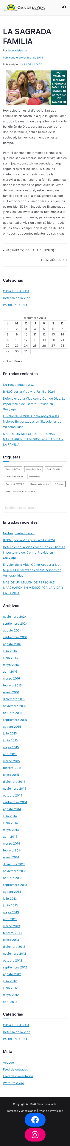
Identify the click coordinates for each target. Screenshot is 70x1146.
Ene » (18, 361)
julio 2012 (10, 981)
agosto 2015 (12, 726)
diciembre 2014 (14, 781)
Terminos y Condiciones (21, 1110)
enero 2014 (11, 857)
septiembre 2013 (15, 885)
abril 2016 (10, 671)
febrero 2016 (12, 685)
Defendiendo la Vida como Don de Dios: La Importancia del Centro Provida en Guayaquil (34, 404)
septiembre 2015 (15, 720)
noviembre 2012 (14, 953)
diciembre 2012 (14, 946)
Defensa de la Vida (16, 298)
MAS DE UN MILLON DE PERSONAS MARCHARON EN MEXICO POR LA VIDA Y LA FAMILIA (33, 439)
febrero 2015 (12, 768)
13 (53, 334)
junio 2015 (10, 740)
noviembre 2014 (14, 788)
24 (26, 345)
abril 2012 (10, 1002)
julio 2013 (10, 898)
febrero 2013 (12, 933)
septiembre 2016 (15, 637)
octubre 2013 (12, 878)
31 (25, 351)
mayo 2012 (11, 995)
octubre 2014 (12, 795)
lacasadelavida (17, 50)
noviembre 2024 (15, 616)
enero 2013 (11, 940)
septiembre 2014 (15, 802)
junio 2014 (10, 823)
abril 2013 (10, 919)
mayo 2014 (11, 830)
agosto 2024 (12, 630)
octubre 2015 (12, 713)
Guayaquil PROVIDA (15, 484)
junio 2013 (10, 905)
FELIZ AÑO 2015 (53, 260)
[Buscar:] (35, 507)
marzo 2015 (11, 761)
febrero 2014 (12, 850)
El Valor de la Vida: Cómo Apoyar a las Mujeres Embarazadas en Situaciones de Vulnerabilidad (32, 421)
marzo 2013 (11, 926)
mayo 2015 (11, 747)
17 (25, 340)
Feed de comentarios (18, 1076)
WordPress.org (13, 1083)
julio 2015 (10, 733)
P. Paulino (59, 484)
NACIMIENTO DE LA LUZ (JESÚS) (29, 250)
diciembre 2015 (14, 699)
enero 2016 (11, 692)
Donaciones (34, 476)
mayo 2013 (11, 912)
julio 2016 (10, 651)
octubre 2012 (12, 960)
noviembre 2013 (14, 871)
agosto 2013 (12, 892)
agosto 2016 (12, 644)
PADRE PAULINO (15, 305)
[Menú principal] (64, 8)
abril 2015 (10, 754)
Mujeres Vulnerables (39, 484)
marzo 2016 (11, 678)
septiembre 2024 (15, 623)
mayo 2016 (11, 665)
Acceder (9, 1062)
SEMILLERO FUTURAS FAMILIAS (20, 491)
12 (44, 334)
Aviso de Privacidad (51, 1110)
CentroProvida (53, 469)
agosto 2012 (12, 974)
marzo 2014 (11, 843)
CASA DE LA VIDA (31, 64)
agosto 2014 (12, 809)
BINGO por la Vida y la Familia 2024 (29, 391)
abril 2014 (10, 836)
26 (44, 345)
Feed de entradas (15, 1069)
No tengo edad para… (19, 384)
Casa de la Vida (33, 469)
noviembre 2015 (14, 706)
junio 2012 (10, 988)
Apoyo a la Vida (13, 469)
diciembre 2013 (14, 864)
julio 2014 (10, 816)
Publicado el (23, 57)
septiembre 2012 (15, 967)
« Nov (7, 361)
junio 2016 (10, 658)
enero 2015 (11, 775)
